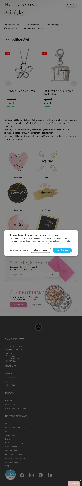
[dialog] (41, 243)
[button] (19, 250)
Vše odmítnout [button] (40, 250)
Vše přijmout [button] (62, 250)
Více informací (48, 244)
